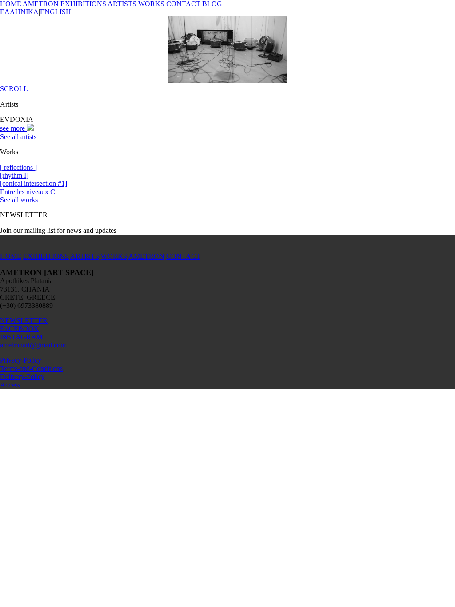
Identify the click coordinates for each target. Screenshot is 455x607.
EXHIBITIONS (83, 4)
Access (10, 385)
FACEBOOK (19, 328)
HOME (10, 4)
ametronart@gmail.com (33, 345)
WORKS (151, 4)
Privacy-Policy (20, 360)
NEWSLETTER (24, 320)
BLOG (212, 4)
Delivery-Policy (22, 376)
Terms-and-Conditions (31, 368)
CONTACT (183, 4)
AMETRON (41, 4)
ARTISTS (122, 4)
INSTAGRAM (21, 337)
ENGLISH (55, 12)
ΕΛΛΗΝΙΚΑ (19, 12)
